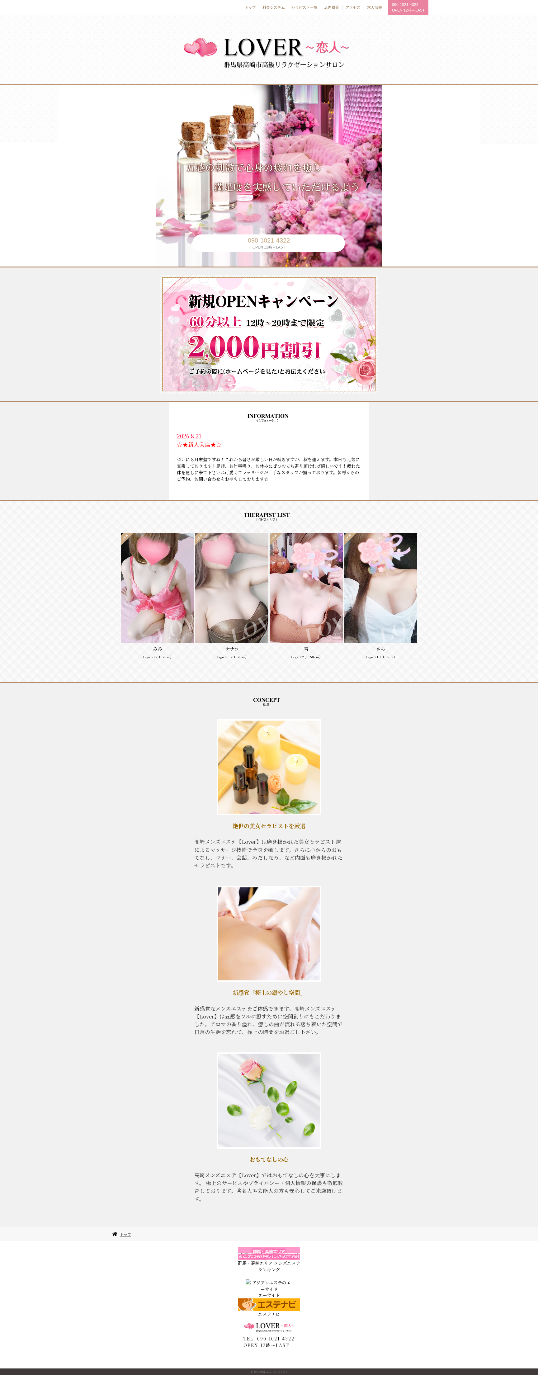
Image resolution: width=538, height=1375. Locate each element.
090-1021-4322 (405, 4)
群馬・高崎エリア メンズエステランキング (269, 1266)
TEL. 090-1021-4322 (269, 1338)
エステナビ (269, 1314)
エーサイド (269, 1295)
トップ (125, 1234)
